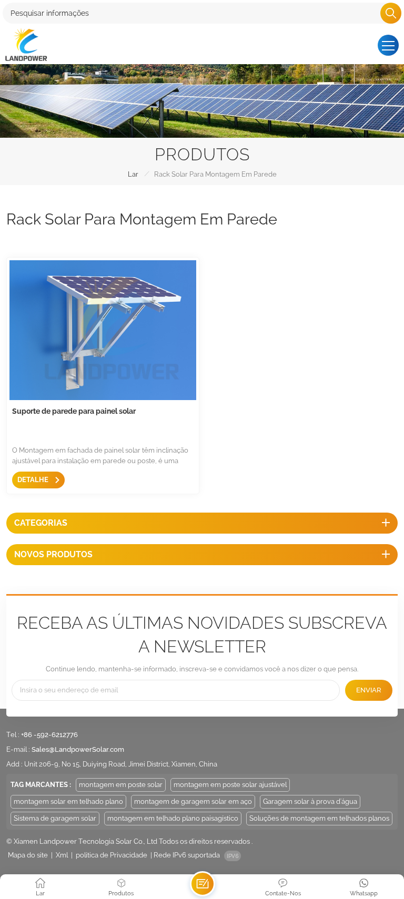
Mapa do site (28, 855)
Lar (133, 174)
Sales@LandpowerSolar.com (78, 749)
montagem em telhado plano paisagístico (172, 818)
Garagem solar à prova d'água (310, 801)
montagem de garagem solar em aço (193, 801)
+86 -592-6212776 (49, 735)
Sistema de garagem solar (55, 818)
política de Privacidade (111, 855)
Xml (62, 855)
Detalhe (33, 480)
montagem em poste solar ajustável (230, 785)
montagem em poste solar (121, 785)
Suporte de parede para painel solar (74, 411)
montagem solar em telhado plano (68, 801)
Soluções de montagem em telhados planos (319, 818)
